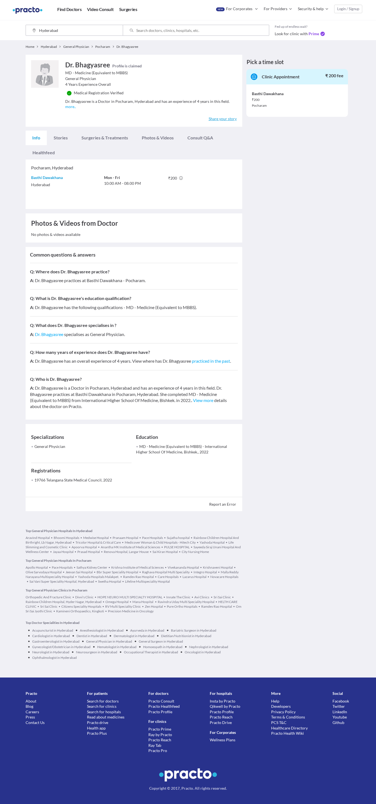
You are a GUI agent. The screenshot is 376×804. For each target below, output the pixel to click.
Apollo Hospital (37, 567)
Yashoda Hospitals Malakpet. (98, 577)
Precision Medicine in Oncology (131, 611)
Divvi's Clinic (84, 597)
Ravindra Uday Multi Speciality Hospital (186, 602)
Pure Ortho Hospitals (182, 606)
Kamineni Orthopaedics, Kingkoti (80, 611)
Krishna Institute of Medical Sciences (137, 567)
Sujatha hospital (178, 538)
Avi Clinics (202, 597)
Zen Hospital (154, 606)
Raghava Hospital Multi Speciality (166, 572)
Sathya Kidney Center (92, 567)
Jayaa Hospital (63, 552)
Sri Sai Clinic (222, 597)
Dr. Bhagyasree (49, 334)
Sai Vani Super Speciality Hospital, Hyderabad (61, 581)
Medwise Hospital (96, 538)
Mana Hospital (143, 602)
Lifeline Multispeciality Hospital (147, 581)
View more (203, 400)
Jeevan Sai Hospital (79, 572)
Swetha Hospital (109, 581)
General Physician (49, 446)
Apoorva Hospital (84, 547)
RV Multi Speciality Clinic (123, 606)
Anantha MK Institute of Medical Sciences (130, 547)
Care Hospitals (168, 577)
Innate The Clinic (178, 597)
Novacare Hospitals (224, 577)
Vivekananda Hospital (183, 567)
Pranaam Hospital (125, 538)
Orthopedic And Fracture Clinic (48, 597)
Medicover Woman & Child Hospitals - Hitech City (160, 542)
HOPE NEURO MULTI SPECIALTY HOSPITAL (129, 597)
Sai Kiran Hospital (165, 552)
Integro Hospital (205, 572)
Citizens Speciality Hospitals (81, 606)
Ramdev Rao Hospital (138, 577)
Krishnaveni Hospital (218, 567)
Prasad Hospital (88, 552)
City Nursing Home (195, 552)
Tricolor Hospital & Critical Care (98, 542)
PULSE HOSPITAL (177, 547)
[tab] (36, 138)
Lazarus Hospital (194, 577)
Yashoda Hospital (212, 542)
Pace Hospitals (152, 538)
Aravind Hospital (38, 538)
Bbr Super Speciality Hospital (117, 572)
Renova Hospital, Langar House (126, 552)
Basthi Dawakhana (47, 177)
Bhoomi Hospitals (66, 538)
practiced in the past (211, 361)
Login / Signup (348, 9)
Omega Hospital (117, 602)
